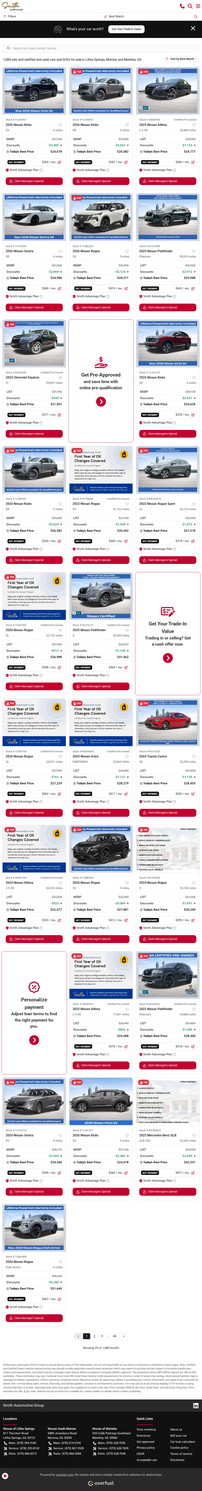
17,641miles (121, 1014)
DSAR (140, 1454)
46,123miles (188, 509)
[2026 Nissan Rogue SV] (101, 217)
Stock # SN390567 (83, 1004)
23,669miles (121, 762)
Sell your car (178, 1435)
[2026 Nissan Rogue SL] (34, 596)
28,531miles (54, 762)
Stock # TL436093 (83, 119)
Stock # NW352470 (150, 498)
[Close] (193, 28)
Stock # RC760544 (149, 877)
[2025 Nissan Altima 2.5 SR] (167, 90)
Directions (143, 1435)
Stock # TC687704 (16, 751)
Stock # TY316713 (16, 1130)
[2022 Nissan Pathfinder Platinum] (167, 975)
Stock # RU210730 (149, 751)
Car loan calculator (182, 1442)
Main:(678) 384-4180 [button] (22, 1443)
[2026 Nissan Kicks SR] (101, 90)
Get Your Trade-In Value (126, 29)
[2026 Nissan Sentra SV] (34, 1101)
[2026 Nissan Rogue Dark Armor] (34, 1227)
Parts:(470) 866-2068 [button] (67, 1453)
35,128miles (188, 888)
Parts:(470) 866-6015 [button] (22, 1453)
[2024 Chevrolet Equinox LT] (34, 343)
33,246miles (188, 762)
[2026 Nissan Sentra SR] (34, 217)
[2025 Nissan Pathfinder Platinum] (167, 217)
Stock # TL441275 (149, 372)
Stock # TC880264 (83, 877)
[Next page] (124, 1336)
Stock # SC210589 (149, 246)
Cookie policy (179, 1447)
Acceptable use (147, 1460)
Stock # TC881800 (16, 1256)
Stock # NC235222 (149, 1004)
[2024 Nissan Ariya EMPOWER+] (101, 722)
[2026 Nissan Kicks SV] (34, 90)
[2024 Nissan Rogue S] (167, 849)
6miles (58, 130)
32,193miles (54, 635)
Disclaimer (177, 1460)
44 (114, 1336)
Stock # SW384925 (150, 1130)
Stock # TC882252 (83, 246)
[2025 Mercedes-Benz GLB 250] (167, 1101)
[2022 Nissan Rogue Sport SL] (167, 469)
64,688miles (188, 1014)
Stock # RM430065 (83, 751)
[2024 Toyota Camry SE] (167, 722)
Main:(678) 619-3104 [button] (67, 1443)
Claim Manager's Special (29, 181)
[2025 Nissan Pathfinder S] (101, 596)
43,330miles (188, 1141)
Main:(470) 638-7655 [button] (111, 1443)
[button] (182, 6)
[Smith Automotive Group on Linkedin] (194, 1405)
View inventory (146, 1429)
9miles (58, 1141)
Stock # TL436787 (16, 498)
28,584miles (188, 130)
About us (176, 1429)
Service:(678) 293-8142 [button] (24, 1448)
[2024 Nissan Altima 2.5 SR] (34, 849)
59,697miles (54, 383)
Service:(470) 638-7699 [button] (113, 1448)
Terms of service (181, 1454)
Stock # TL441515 (83, 1130)
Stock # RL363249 (16, 372)
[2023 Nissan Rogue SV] (101, 469)
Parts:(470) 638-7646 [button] (112, 1453)
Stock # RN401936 (16, 877)
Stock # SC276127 (83, 625)
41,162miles (121, 509)
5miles (124, 130)
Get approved (145, 1442)
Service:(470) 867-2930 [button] (68, 1448)
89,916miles (188, 256)
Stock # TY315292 (16, 246)
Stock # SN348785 (149, 119)
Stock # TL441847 (16, 119)
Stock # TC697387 (16, 625)
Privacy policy (146, 1447)
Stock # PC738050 (83, 498)
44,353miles (54, 888)
